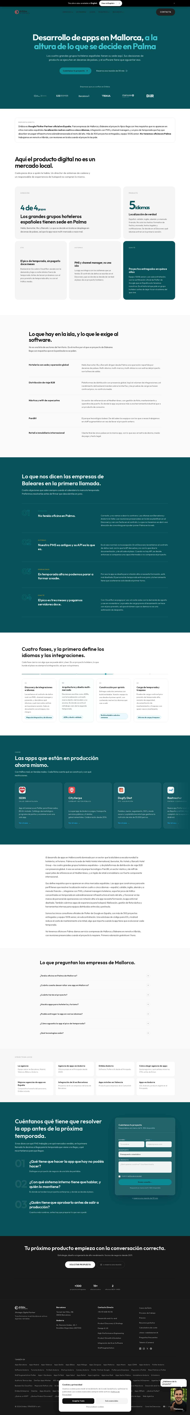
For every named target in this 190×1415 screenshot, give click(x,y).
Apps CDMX (132, 1365)
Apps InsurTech (107, 1375)
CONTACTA (165, 12)
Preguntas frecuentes (148, 1337)
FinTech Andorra (52, 1370)
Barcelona (61, 1307)
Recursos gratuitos (147, 1323)
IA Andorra (155, 1375)
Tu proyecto (124, 1160)
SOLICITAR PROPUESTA (80, 1264)
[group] (95, 806)
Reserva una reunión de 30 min (110, 71)
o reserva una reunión (112, 1264)
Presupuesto (124, 1150)
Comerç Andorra (82, 1370)
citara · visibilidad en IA (148, 1332)
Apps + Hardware (44, 1375)
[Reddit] (151, 1349)
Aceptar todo (78, 1401)
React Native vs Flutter (157, 1370)
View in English (108, 3)
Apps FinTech (59, 1375)
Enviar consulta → (145, 1182)
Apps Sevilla (58, 1365)
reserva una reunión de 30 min (146, 1198)
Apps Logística (93, 1375)
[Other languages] (119, 3)
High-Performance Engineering (111, 1333)
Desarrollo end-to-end (107, 1318)
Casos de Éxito (145, 1308)
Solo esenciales (111, 1401)
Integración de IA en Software (110, 1343)
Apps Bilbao (70, 1365)
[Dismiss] (174, 3)
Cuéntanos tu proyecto (74, 71)
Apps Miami (121, 1365)
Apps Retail (81, 1375)
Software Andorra (22, 1370)
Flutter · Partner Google (100, 1370)
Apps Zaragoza (95, 1365)
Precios (142, 1318)
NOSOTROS (103, 12)
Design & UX (103, 1328)
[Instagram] (144, 1349)
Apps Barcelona (21, 1365)
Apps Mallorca (108, 1365)
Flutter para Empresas (120, 1370)
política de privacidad (135, 1176)
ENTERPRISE (81, 12)
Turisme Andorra (37, 1370)
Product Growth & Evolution (109, 1338)
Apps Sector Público (123, 1375)
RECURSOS (117, 12)
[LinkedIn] (140, 1349)
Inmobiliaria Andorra (141, 1375)
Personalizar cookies (95, 1407)
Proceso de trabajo (147, 1313)
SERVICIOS (67, 12)
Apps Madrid (34, 1365)
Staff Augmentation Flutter (25, 1375)
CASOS (92, 12)
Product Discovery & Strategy (110, 1323)
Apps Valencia (46, 1365)
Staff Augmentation (106, 1348)
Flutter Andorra (158, 1365)
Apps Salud (70, 1375)
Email (148, 1140)
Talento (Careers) (146, 1342)
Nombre (122, 1140)
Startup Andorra (67, 1370)
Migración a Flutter (138, 1370)
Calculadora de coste (148, 1327)
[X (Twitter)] (147, 1349)
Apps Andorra (144, 1365)
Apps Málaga (82, 1365)
